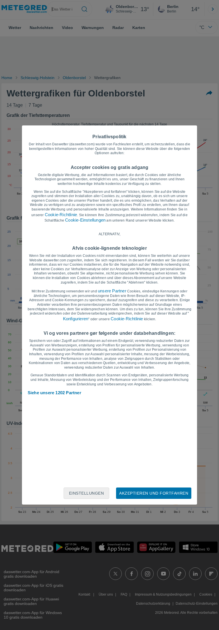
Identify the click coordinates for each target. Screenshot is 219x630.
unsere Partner (112, 290)
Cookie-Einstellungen (85, 220)
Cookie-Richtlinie (61, 214)
